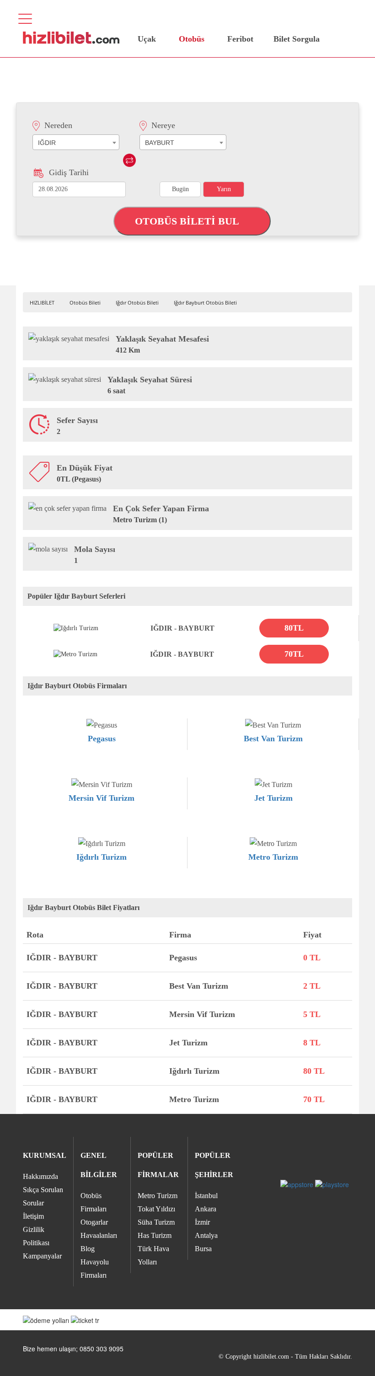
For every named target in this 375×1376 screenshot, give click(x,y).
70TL (294, 654)
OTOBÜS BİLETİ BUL (188, 221)
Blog (87, 1249)
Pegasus (102, 738)
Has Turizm (154, 1235)
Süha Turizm (156, 1222)
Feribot (240, 38)
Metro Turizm (273, 857)
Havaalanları (98, 1235)
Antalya (206, 1235)
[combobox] (75, 142)
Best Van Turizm (273, 738)
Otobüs (191, 38)
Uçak (147, 38)
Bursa (203, 1249)
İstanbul (206, 1195)
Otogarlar (94, 1222)
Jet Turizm (273, 798)
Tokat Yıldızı (156, 1209)
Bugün (180, 189)
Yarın (224, 189)
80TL (294, 627)
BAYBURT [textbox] (159, 142)
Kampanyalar (42, 1256)
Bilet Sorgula (295, 38)
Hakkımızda (40, 1176)
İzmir (202, 1222)
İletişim (33, 1216)
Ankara (205, 1209)
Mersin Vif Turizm (101, 798)
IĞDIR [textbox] (47, 142)
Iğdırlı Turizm (101, 857)
